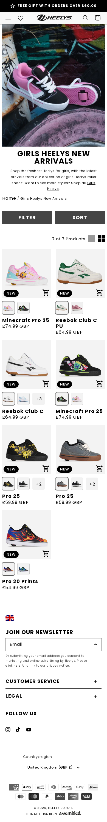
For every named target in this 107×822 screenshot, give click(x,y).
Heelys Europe (60, 808)
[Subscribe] (95, 644)
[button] (8, 18)
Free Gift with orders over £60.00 (57, 5)
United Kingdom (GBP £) (50, 767)
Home (9, 198)
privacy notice (57, 666)
